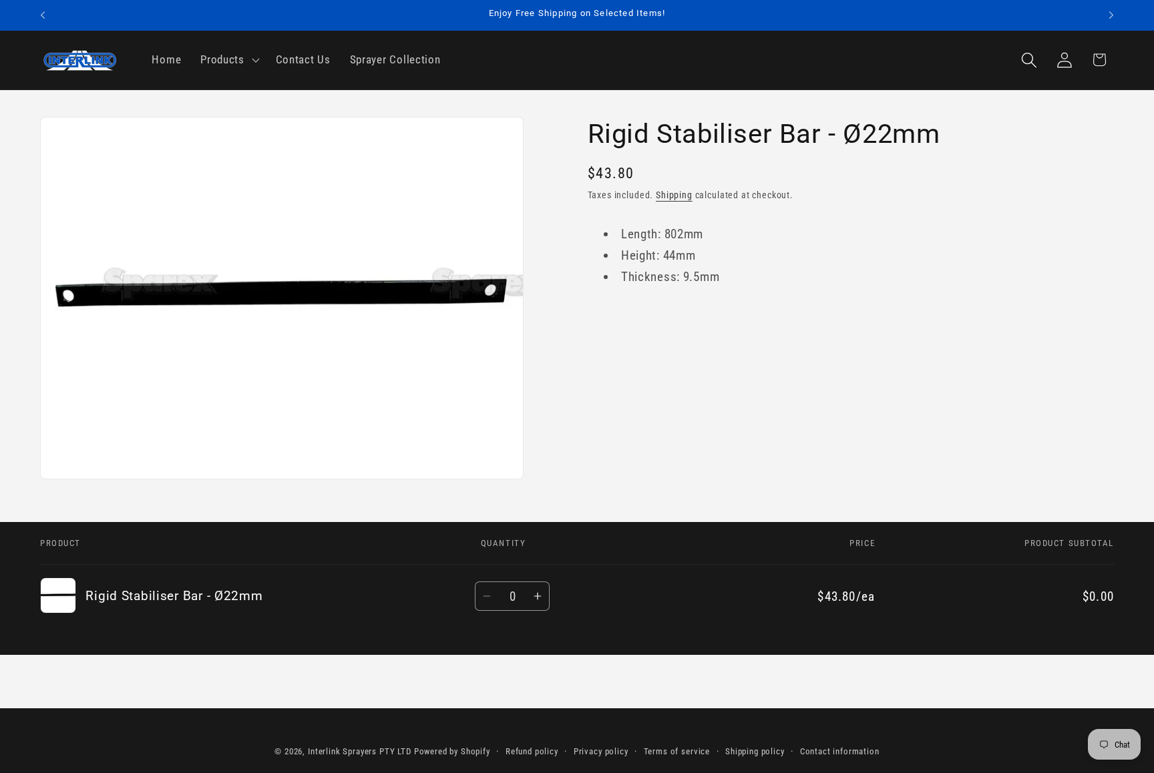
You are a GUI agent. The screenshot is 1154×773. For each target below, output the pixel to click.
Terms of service (677, 751)
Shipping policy (755, 751)
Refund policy (532, 751)
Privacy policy (601, 751)
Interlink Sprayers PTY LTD (359, 751)
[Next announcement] (1111, 15)
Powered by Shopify (452, 751)
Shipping (674, 195)
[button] (228, 60)
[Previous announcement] (42, 15)
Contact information (840, 751)
